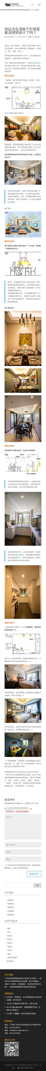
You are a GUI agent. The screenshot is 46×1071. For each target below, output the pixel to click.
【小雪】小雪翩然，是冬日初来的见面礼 (21, 1013)
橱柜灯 (18, 557)
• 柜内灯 (9, 939)
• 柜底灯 (9, 936)
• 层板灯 (9, 946)
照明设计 (37, 63)
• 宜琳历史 (10, 907)
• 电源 (8, 954)
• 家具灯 (9, 943)
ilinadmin (10, 37)
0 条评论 (36, 37)
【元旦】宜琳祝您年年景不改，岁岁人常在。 (22, 1003)
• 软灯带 (9, 950)
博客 (29, 37)
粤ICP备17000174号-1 (25, 1068)
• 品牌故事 (10, 911)
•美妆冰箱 (10, 961)
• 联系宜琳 (10, 914)
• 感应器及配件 (11, 957)
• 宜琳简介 (10, 900)
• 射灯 (8, 932)
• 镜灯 (8, 928)
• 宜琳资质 (10, 904)
